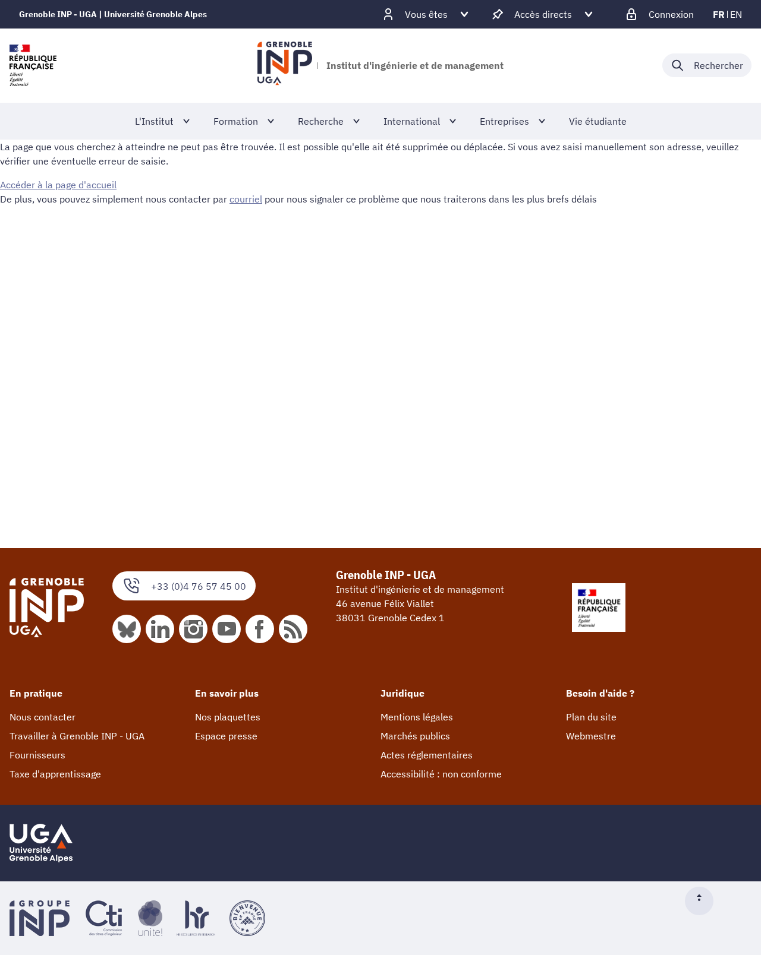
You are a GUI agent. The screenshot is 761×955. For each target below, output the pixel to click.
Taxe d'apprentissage (55, 774)
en (736, 14)
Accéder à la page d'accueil (58, 185)
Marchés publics (415, 736)
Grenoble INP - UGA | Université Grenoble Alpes (113, 14)
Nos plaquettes (227, 717)
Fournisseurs (37, 755)
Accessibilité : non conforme (441, 774)
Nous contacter (43, 717)
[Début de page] (704, 901)
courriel (245, 199)
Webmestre (591, 736)
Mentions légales (416, 717)
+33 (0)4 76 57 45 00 (198, 586)
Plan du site (591, 717)
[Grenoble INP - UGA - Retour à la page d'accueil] (284, 65)
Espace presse (226, 736)
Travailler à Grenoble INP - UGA (77, 736)
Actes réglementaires (426, 755)
